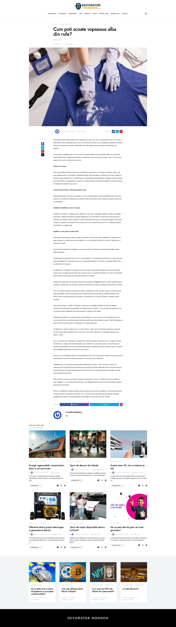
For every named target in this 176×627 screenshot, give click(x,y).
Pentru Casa (103, 13)
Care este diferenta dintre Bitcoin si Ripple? (72, 590)
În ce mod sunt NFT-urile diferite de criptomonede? (103, 590)
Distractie (62, 13)
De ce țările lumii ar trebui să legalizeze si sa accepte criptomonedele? (42, 591)
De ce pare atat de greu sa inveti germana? (126, 528)
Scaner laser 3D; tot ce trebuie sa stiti (127, 467)
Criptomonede (36, 585)
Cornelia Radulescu (67, 131)
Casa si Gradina (65, 24)
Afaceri (113, 461)
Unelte (118, 523)
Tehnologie (115, 13)
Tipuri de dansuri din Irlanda (84, 465)
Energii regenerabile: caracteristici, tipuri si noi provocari (47, 467)
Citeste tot (35, 485)
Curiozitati (79, 461)
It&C (80, 13)
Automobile (52, 13)
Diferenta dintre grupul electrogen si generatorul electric (46, 528)
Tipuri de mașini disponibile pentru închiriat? (87, 528)
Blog (55, 24)
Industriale (73, 13)
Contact (125, 13)
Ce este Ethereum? (131, 588)
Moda (95, 13)
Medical (87, 13)
